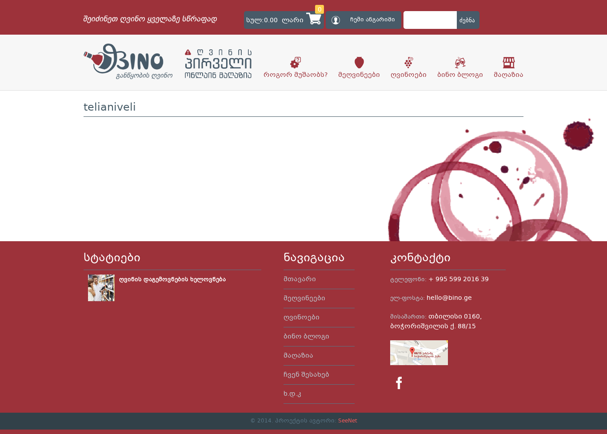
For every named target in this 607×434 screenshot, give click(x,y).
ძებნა (467, 20)
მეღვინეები (359, 75)
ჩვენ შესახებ (306, 375)
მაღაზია (508, 75)
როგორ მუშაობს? (295, 75)
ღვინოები (409, 75)
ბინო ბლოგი (460, 75)
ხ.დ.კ (292, 394)
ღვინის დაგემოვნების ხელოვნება (172, 280)
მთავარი (300, 279)
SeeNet (347, 421)
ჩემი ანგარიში (372, 20)
